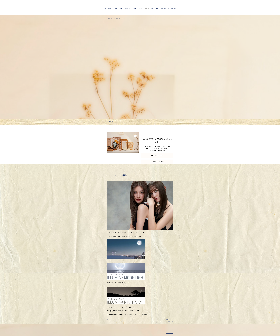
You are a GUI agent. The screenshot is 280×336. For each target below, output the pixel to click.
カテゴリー (112, 121)
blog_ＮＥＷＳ (114, 18)
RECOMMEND (119, 8)
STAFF (134, 8)
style (171, 319)
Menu (168, 319)
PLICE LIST (128, 8)
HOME (108, 18)
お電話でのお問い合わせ (157, 162)
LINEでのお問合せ (158, 155)
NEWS (140, 8)
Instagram (163, 8)
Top (105, 8)
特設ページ (110, 8)
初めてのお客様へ (155, 8)
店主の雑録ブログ (172, 8)
